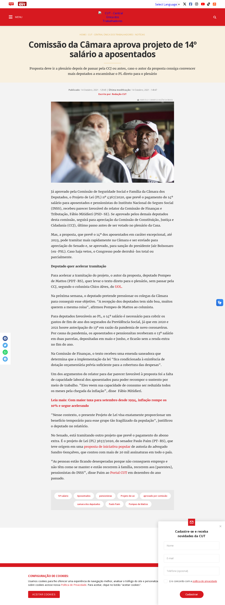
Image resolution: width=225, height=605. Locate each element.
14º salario (63, 495)
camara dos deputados (88, 504)
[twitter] (184, 4)
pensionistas (105, 495)
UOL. (118, 287)
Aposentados (84, 495)
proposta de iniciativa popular (107, 447)
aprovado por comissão (155, 495)
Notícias (140, 34)
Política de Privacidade (73, 585)
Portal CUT (118, 473)
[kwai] (214, 3)
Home (83, 34)
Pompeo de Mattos (138, 504)
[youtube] (202, 4)
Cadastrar (191, 594)
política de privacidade (205, 581)
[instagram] (196, 4)
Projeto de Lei (128, 495)
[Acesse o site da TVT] (11, 5)
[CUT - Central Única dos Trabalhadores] (112, 17)
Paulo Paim (114, 504)
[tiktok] (208, 4)
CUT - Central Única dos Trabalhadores (110, 34)
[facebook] (190, 4)
